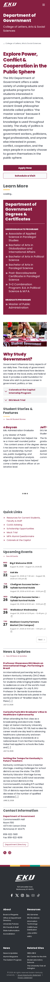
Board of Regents (10, 914)
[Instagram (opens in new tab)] (22, 895)
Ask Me (14, 572)
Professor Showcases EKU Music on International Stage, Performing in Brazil (23, 666)
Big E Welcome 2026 (21, 563)
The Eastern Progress (12, 960)
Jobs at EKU (32, 933)
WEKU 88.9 (31, 953)
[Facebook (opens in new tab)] (11, 895)
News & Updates (10, 953)
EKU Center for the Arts (36, 956)
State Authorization (11, 930)
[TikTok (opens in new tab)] (38, 895)
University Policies (11, 924)
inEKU (29, 936)
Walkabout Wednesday (23, 609)
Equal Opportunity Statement (29, 975)
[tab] (23, 493)
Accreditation (9, 934)
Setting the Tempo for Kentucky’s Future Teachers (23, 759)
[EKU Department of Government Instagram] (10, 852)
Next (40, 639)
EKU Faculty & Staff (11, 927)
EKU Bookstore (33, 918)
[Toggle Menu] (43, 5)
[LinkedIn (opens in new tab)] (27, 895)
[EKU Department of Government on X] (5, 852)
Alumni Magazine (10, 956)
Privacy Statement (25, 977)
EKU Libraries (32, 914)
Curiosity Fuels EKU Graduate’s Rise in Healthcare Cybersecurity (25, 713)
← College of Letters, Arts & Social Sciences (22, 43)
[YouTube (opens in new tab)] (33, 895)
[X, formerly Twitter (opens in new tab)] (17, 895)
